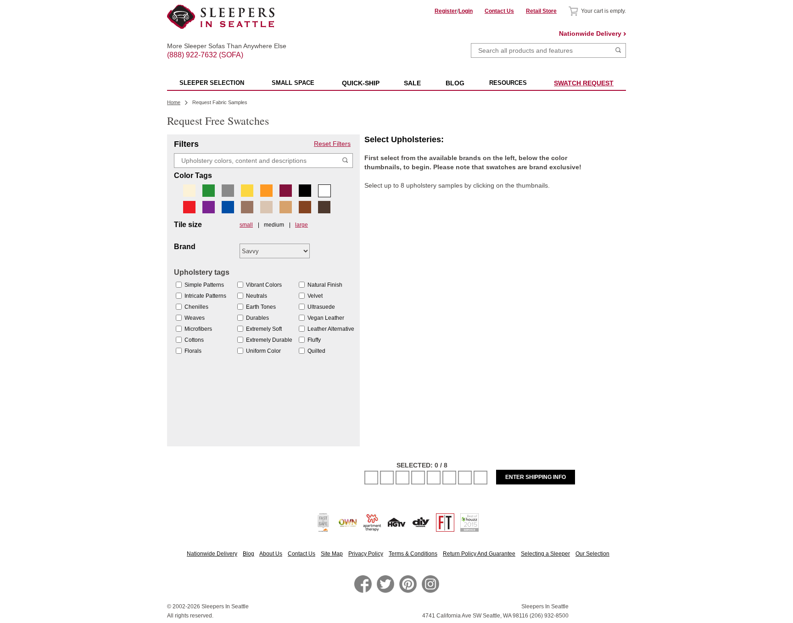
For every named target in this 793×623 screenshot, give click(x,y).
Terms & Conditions (413, 554)
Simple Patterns (204, 285)
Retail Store (541, 11)
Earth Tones (261, 307)
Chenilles (196, 307)
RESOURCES (508, 82)
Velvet (315, 296)
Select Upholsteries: (404, 139)
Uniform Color (263, 351)
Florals (192, 351)
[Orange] (266, 190)
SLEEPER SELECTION (211, 82)
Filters (186, 144)
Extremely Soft (264, 329)
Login (465, 11)
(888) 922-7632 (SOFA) (221, 46)
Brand (184, 247)
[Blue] (228, 207)
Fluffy (314, 340)
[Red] (189, 207)
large (301, 225)
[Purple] (208, 207)
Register (446, 11)
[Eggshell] (189, 190)
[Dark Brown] (324, 207)
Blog (248, 554)
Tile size (188, 225)
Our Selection (592, 554)
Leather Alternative (330, 329)
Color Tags (193, 175)
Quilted (316, 351)
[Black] (305, 190)
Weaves (194, 318)
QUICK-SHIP (361, 83)
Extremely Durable (269, 340)
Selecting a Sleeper (545, 554)
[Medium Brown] (305, 207)
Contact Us (499, 11)
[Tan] (285, 207)
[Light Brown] (247, 207)
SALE (412, 83)
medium (274, 225)
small (246, 225)
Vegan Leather (325, 318)
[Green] (208, 190)
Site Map (332, 554)
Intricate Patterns (205, 296)
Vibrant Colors (264, 285)
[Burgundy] (285, 190)
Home (173, 102)
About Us (270, 554)
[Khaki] (266, 207)
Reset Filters (332, 143)
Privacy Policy (365, 554)
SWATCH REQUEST (584, 83)
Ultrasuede (321, 307)
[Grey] (228, 190)
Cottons (194, 340)
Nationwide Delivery (590, 33)
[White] (324, 191)
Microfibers (198, 329)
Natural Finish (324, 285)
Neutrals (256, 296)
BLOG (455, 83)
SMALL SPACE (293, 82)
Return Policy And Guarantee (479, 554)
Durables (257, 318)
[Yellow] (247, 190)
